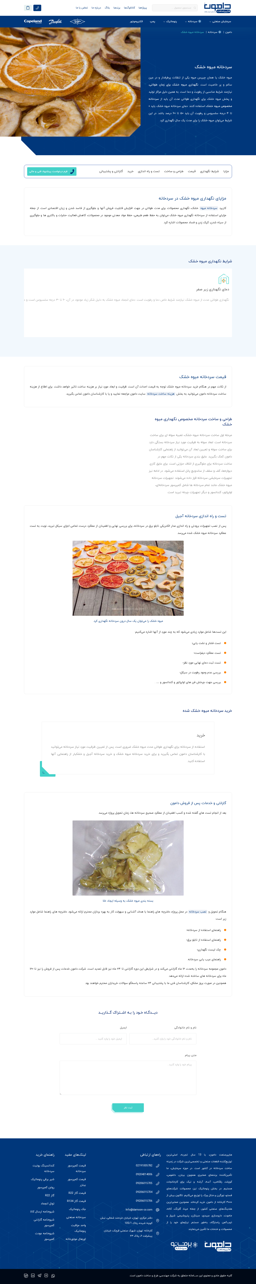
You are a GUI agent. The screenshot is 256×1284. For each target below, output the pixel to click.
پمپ (152, 21)
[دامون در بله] (26, 1276)
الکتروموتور (136, 21)
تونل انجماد (47, 1204)
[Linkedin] (33, 1276)
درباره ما (96, 8)
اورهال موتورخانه (76, 1239)
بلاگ (107, 8)
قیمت (192, 171)
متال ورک (208, 1195)
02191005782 (144, 1165)
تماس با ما (82, 8)
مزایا (226, 171)
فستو (229, 1195)
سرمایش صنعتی (221, 21)
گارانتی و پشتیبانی (111, 171)
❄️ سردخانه (194, 21)
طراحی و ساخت (173, 171)
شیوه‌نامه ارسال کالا (42, 1212)
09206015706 (144, 1201)
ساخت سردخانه (222, 1168)
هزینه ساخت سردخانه (160, 394)
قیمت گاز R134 (76, 1201)
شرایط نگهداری (209, 171)
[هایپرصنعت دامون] (217, 8)
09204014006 (144, 1174)
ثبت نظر (128, 1107)
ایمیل (123, 1028)
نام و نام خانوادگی (184, 1028)
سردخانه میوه (209, 208)
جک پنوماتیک (77, 1209)
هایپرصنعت (225, 1155)
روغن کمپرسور (45, 1187)
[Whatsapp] (53, 1276)
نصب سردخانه (197, 912)
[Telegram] (39, 1276)
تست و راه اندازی (149, 171)
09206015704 (144, 1192)
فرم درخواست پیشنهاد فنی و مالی (48, 171)
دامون (228, 32)
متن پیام (190, 1055)
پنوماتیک (171, 21)
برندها (117, 8)
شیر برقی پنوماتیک (42, 1179)
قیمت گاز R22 (77, 1193)
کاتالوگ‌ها (129, 8)
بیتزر (182, 1175)
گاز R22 (49, 1196)
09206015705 (144, 1183)
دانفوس (171, 1175)
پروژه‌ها (143, 8)
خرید (130, 171)
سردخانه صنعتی (76, 1217)
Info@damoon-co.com (139, 1210)
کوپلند (228, 1182)
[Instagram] (46, 1276)
